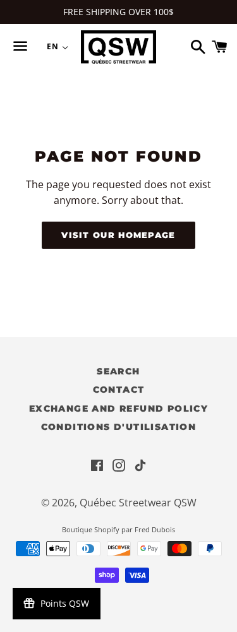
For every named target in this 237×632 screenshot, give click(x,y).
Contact (119, 389)
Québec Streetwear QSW (138, 503)
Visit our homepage (118, 235)
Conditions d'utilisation (119, 426)
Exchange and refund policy (118, 408)
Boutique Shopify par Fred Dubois (118, 529)
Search (118, 371)
